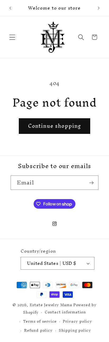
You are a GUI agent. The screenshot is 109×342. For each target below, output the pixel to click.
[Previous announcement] (10, 8)
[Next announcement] (99, 8)
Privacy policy (77, 321)
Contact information (65, 312)
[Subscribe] (91, 183)
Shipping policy (75, 330)
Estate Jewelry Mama (51, 304)
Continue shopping (54, 126)
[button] (12, 37)
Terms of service (40, 321)
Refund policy (38, 330)
